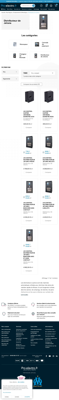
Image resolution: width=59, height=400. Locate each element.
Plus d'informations (7, 392)
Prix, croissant (42, 73)
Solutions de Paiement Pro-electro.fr (20, 334)
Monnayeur (24, 44)
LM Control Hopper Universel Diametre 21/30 (28, 114)
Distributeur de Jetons (45, 56)
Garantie (18, 342)
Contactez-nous (49, 329)
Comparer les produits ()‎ (31, 84)
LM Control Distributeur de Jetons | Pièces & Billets (48, 205)
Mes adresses (5, 337)
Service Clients (20, 348)
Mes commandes (6, 329)
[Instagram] (53, 356)
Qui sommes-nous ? (50, 331)
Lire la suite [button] (24, 294)
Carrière (33, 345)
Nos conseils (34, 342)
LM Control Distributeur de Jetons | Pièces (29, 159)
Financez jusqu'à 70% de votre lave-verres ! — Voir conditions (29, 1)
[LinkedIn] (56, 356)
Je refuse (7, 396)
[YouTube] (50, 356)
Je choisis (17, 396)
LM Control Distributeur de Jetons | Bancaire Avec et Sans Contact (29, 255)
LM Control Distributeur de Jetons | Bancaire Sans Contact (29, 206)
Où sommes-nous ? (50, 334)
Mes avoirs (4, 335)
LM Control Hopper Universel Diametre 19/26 (48, 114)
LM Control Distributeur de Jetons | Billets (48, 159)
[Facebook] (46, 356)
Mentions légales (50, 336)
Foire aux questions (36, 329)
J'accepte (27, 396)
